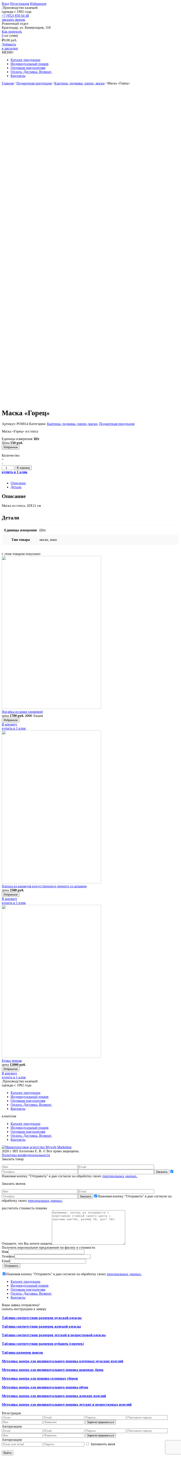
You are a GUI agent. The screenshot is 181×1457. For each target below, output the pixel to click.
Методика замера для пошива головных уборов (40, 1378)
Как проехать (12, 31)
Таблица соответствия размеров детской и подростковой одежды (54, 1335)
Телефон (8, 1256)
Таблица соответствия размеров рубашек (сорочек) (43, 1344)
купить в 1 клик (14, 728)
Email (6, 1261)
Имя (5, 1252)
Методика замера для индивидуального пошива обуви (45, 1387)
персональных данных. (119, 1176)
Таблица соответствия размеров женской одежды (41, 1326)
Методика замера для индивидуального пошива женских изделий (54, 1396)
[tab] (95, 483)
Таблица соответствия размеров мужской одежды (42, 1318)
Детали (16, 487)
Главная (8, 83)
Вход (5, 4)
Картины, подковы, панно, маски (79, 83)
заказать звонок (13, 19)
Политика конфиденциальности (26, 1155)
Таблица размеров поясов (22, 1352)
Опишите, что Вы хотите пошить (27, 1243)
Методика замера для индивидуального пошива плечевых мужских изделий (62, 1361)
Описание (18, 483)
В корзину (23, 467)
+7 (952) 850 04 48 (15, 15)
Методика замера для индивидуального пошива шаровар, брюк (53, 1370)
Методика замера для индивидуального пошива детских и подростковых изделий (67, 1404)
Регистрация (19, 4)
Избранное (38, 4)
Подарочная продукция (34, 83)
